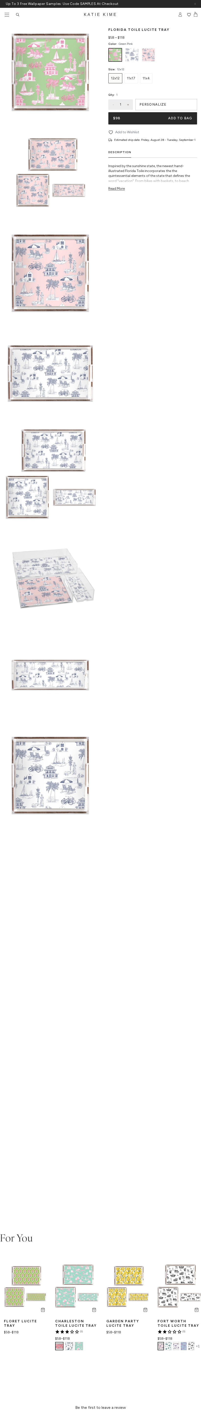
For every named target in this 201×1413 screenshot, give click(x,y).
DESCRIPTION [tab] (119, 152)
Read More (116, 188)
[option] (115, 55)
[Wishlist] (189, 15)
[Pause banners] (195, 4)
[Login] (180, 15)
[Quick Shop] (42, 1309)
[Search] (18, 15)
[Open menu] (7, 15)
